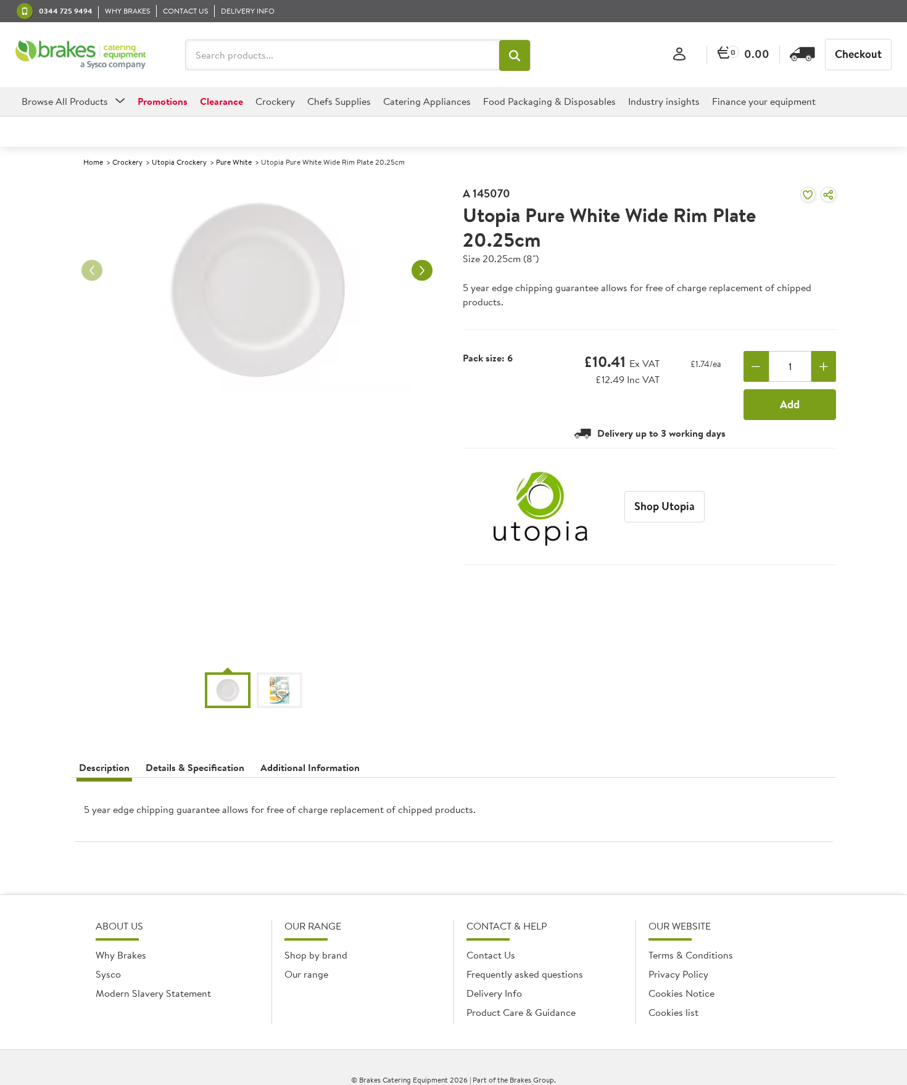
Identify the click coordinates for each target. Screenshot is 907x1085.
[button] (514, 55)
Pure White (234, 162)
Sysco (108, 974)
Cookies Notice (681, 993)
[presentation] (453, 814)
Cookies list (673, 1012)
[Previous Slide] (92, 270)
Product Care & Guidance (521, 1012)
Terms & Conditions (690, 955)
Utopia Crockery (179, 162)
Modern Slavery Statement (153, 993)
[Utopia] (540, 506)
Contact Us (490, 955)
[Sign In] (679, 54)
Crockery (127, 162)
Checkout (858, 54)
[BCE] (80, 55)
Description (104, 767)
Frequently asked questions (524, 974)
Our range (306, 974)
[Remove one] (756, 366)
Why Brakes (121, 955)
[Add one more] (824, 366)
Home (93, 162)
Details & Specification (195, 767)
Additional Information (310, 767)
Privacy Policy (678, 974)
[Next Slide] (422, 270)
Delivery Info (494, 993)
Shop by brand (315, 955)
